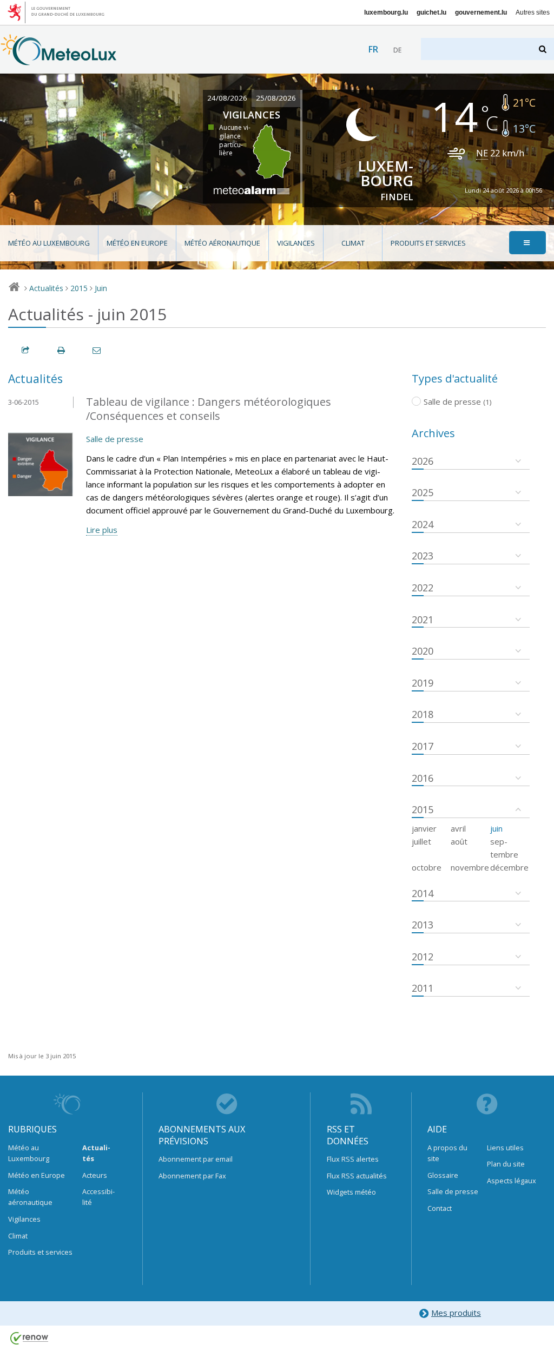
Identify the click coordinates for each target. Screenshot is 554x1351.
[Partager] (26, 350)
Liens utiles (505, 1147)
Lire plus (101, 529)
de (397, 50)
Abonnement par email (196, 1159)
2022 (422, 587)
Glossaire (442, 1175)
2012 (422, 956)
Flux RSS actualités (357, 1176)
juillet (421, 841)
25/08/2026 (276, 98)
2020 (422, 650)
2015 (79, 288)
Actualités (46, 288)
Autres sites (533, 12)
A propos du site (447, 1153)
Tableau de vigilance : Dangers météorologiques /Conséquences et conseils (208, 409)
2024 (422, 524)
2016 (422, 778)
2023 (422, 555)
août (459, 841)
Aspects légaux (511, 1180)
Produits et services (428, 243)
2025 (422, 492)
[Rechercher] (543, 49)
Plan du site (506, 1164)
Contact (439, 1208)
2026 (422, 460)
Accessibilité (98, 1197)
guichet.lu (431, 12)
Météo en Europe (137, 243)
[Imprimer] (62, 350)
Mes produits (456, 1312)
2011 (422, 987)
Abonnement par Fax (192, 1176)
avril (458, 828)
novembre (470, 867)
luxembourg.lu (386, 12)
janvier (424, 828)
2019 (422, 682)
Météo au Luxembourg (49, 243)
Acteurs (94, 1175)
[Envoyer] (97, 350)
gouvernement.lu (481, 12)
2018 (422, 714)
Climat (353, 243)
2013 (422, 924)
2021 (422, 619)
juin (496, 828)
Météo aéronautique (222, 243)
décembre (509, 867)
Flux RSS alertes (353, 1159)
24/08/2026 (227, 98)
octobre (426, 867)
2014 (422, 893)
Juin (101, 288)
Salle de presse (114, 438)
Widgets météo (351, 1192)
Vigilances (296, 243)
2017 (422, 746)
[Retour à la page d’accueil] (58, 60)
